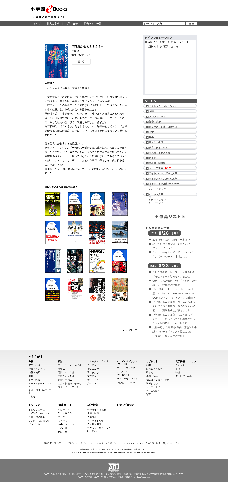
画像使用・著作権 (52, 443)
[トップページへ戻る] (49, 11)
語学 (151, 137)
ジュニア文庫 (160, 168)
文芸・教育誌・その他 (69, 383)
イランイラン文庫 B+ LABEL (164, 183)
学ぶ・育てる (65, 413)
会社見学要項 (94, 424)
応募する (62, 420)
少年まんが (93, 365)
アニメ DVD (123, 371)
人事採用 (92, 417)
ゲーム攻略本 (153, 390)
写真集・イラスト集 (159, 152)
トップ (37, 23)
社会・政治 (155, 121)
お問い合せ (71, 23)
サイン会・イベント (38, 413)
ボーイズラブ (158, 189)
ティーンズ (157, 202)
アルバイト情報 (95, 420)
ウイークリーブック (68, 387)
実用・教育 (34, 379)
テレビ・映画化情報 (38, 420)
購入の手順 (53, 23)
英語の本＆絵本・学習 (157, 379)
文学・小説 (34, 365)
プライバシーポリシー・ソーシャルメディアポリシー (92, 443)
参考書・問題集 (157, 163)
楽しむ (61, 417)
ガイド (152, 158)
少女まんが (93, 368)
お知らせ (34, 404)
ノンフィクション (158, 116)
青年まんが (93, 372)
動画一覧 (62, 431)
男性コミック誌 (66, 372)
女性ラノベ (93, 383)
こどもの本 (152, 361)
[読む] (81, 61)
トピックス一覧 (36, 409)
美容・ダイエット (158, 147)
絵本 (148, 365)
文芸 (151, 111)
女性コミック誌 (66, 376)
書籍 (30, 361)
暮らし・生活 (156, 142)
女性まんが (93, 376)
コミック (180, 365)
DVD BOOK (123, 375)
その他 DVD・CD (126, 382)
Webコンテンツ (66, 424)
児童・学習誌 (65, 379)
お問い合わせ (125, 404)
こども (31, 396)
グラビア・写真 (183, 376)
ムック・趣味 (153, 387)
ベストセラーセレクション (163, 106)
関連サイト (65, 404)
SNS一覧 (62, 428)
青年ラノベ (93, 379)
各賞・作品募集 (36, 417)
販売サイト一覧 (92, 23)
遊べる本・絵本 (154, 368)
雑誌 (60, 361)
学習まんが (152, 383)
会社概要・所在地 (96, 409)
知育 (148, 394)
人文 (151, 132)
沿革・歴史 (93, 413)
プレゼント (34, 424)
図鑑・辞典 (152, 376)
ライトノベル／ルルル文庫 (163, 178)
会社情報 (93, 404)
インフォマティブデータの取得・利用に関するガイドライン (153, 443)
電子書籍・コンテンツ (187, 361)
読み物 (149, 372)
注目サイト (63, 409)
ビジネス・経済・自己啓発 (163, 126)
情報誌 (61, 368)
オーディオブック (126, 367)
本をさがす (35, 356)
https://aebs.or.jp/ (143, 477)
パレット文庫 (156, 194)
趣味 (30, 376)
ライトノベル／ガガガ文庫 (163, 173)
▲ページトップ (129, 330)
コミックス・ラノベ (97, 361)
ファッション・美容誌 (69, 365)
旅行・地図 (34, 372)
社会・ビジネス (36, 368)
